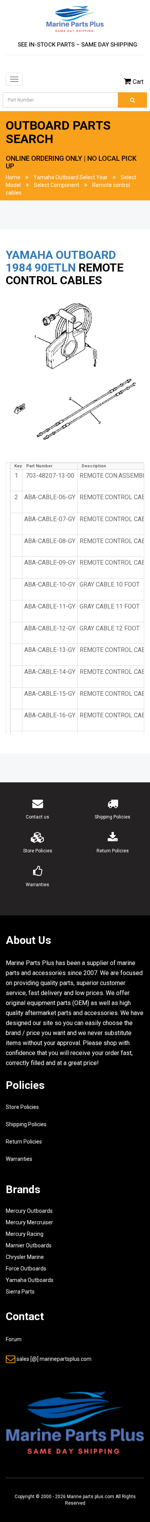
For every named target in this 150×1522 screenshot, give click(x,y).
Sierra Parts (20, 1292)
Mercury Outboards (29, 1211)
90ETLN (55, 267)
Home (13, 177)
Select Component (56, 185)
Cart (138, 81)
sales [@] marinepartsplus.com (54, 1359)
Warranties (19, 1159)
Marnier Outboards (29, 1245)
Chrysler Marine (25, 1257)
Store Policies (22, 1107)
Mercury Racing (24, 1234)
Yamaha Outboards (29, 1280)
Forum (14, 1339)
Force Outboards (26, 1268)
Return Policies (24, 1142)
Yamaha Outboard (61, 255)
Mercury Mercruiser (29, 1222)
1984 (19, 267)
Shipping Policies (26, 1124)
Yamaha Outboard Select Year (70, 177)
